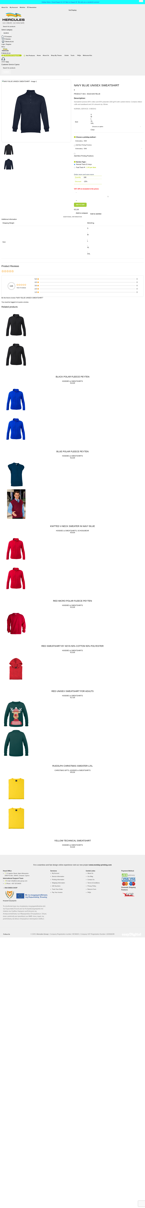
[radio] (116, 115)
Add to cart (80, 204)
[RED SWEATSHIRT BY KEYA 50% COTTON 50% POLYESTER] (16, 624)
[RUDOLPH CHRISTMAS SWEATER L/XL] (16, 714)
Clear (92, 130)
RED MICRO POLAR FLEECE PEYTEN (72, 601)
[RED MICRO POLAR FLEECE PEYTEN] (16, 549)
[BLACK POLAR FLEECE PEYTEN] (16, 325)
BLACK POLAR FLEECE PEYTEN (72, 376)
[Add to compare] (3, 371)
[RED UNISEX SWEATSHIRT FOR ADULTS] (16, 669)
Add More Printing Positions (84, 145)
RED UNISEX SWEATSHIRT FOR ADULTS (72, 691)
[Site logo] (13, 18)
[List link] (66, 882)
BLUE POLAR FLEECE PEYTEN (72, 451)
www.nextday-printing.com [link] (100, 865)
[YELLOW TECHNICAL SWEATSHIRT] (16, 789)
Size (76, 122)
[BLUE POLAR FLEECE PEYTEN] (16, 400)
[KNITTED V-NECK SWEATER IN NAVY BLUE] (16, 474)
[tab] (72, 217)
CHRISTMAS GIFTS (62, 770)
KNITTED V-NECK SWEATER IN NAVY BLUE (72, 526)
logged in (14, 302)
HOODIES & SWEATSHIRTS (72, 381)
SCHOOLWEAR (83, 531)
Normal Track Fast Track (86, 166)
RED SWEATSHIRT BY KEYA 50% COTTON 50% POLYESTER (72, 646)
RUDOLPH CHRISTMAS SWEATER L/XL (72, 766)
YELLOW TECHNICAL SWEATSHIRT (72, 840)
